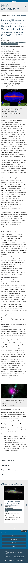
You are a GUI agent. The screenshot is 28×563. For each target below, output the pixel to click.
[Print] (2, 38)
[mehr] (16, 111)
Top (25, 531)
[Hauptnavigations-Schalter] (25, 7)
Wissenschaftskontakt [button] (8, 460)
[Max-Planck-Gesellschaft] (7, 552)
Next (26, 505)
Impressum (7, 556)
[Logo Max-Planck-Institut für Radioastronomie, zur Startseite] (11, 6)
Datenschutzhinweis (19, 556)
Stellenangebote (14, 539)
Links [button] (3, 474)
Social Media (5, 533)
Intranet (14, 535)
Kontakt (14, 542)
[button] (26, 105)
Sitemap (14, 546)
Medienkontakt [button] (6, 465)
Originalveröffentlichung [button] (9, 470)
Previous (2, 505)
